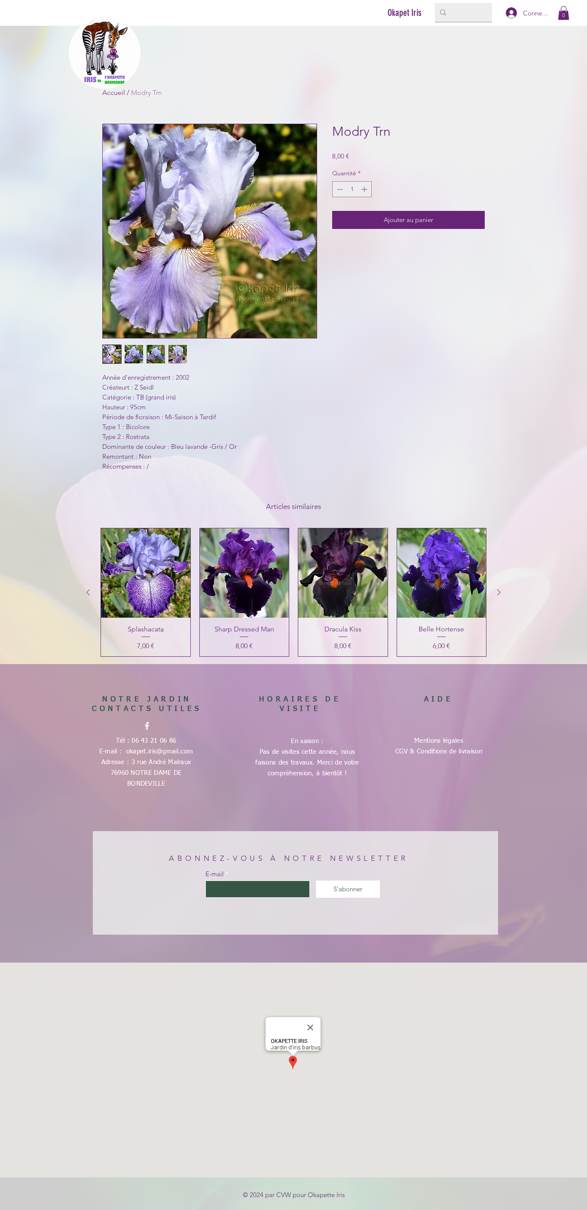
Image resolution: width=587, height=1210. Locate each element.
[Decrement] (338, 189)
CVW (283, 1195)
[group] (293, 592)
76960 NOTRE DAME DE (146, 773)
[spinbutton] (352, 189)
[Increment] (365, 189)
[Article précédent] (88, 592)
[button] (563, 13)
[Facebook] (147, 726)
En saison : (307, 741)
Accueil (113, 92)
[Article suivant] (499, 592)
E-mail (214, 874)
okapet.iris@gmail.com (159, 751)
